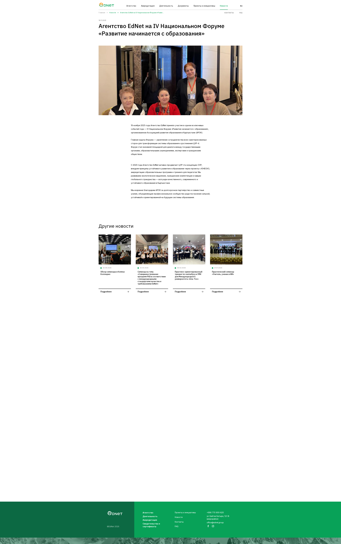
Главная (102, 13)
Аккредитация (150, 520)
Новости (224, 6)
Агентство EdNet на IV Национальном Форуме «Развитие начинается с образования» (142, 13)
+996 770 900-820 (215, 512)
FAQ (240, 13)
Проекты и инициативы (204, 6)
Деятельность (150, 516)
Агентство (131, 6)
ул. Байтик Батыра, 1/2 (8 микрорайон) (218, 517)
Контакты (229, 13)
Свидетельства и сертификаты (151, 525)
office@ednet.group (215, 522)
